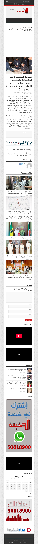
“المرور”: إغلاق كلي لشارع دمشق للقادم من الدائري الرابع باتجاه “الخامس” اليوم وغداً (20, 212)
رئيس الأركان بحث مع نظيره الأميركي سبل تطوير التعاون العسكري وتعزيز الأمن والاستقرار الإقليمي (19, 217)
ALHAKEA (23, 92)
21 (11, 487)
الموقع (30, 314)
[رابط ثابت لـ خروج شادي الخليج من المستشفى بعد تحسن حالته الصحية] (29, 373)
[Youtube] (17, 4)
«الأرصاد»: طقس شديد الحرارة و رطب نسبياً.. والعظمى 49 (17, 154)
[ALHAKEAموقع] (24, 164)
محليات (23, 27)
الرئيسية (28, 27)
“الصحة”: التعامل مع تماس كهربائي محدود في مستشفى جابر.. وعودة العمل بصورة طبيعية (19, 192)
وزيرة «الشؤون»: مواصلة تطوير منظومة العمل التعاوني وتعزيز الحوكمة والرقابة (19, 256)
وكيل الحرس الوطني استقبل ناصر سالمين (20, 237)
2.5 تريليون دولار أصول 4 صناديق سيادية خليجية (21, 149)
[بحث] (7, 1)
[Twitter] (19, 4)
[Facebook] (21, 4)
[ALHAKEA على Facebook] (20, 164)
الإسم (30, 304)
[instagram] (14, 4)
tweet (25, 132)
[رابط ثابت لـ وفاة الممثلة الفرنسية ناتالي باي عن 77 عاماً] (29, 392)
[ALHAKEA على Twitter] (22, 164)
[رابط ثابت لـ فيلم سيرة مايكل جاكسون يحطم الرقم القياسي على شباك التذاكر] (29, 379)
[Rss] (23, 4)
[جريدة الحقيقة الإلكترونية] (19, 13)
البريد (30, 309)
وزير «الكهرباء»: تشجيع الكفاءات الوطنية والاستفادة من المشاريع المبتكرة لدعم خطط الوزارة (20, 277)
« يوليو (30, 493)
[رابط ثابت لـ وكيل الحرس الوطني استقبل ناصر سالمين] (19, 235)
